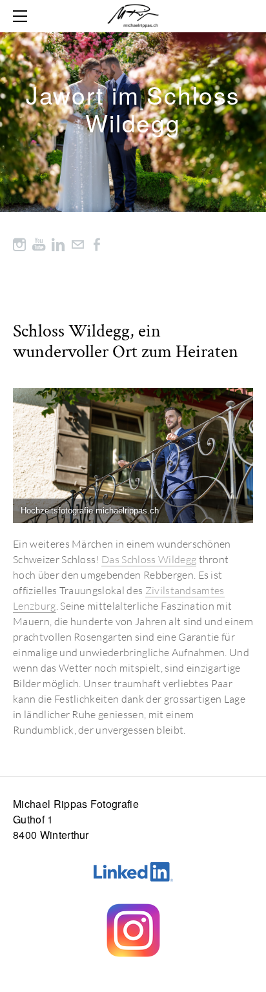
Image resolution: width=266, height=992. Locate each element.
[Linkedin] (58, 243)
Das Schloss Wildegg (148, 559)
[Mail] (77, 243)
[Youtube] (38, 243)
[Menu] (22, 16)
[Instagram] (19, 243)
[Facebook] (96, 243)
